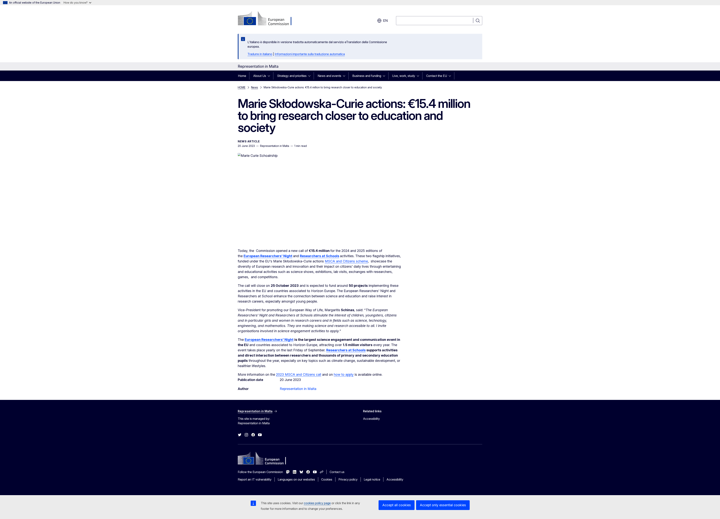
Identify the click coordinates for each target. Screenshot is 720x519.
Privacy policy (348, 479)
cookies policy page (317, 503)
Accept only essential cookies (443, 505)
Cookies (326, 479)
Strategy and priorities (292, 76)
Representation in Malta (298, 389)
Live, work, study (403, 76)
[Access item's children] (270, 76)
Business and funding (366, 76)
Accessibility (371, 419)
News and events (329, 76)
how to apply (344, 374)
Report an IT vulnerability (255, 479)
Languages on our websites (296, 479)
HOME (241, 87)
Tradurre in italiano (260, 54)
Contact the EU (436, 76)
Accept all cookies (396, 505)
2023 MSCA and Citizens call (298, 374)
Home (242, 76)
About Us (259, 76)
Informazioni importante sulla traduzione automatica (310, 54)
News (254, 87)
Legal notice (372, 479)
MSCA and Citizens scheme (346, 261)
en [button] (385, 21)
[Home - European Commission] (268, 18)
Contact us (337, 472)
